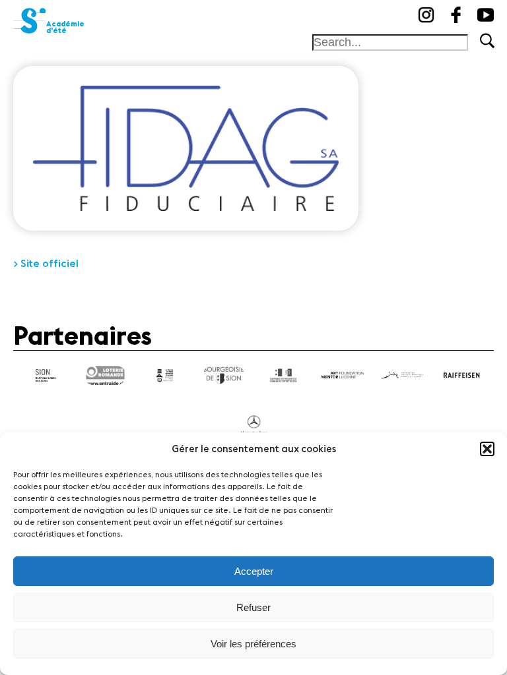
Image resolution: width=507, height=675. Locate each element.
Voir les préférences (253, 643)
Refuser (253, 607)
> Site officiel (46, 263)
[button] (487, 448)
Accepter (253, 571)
